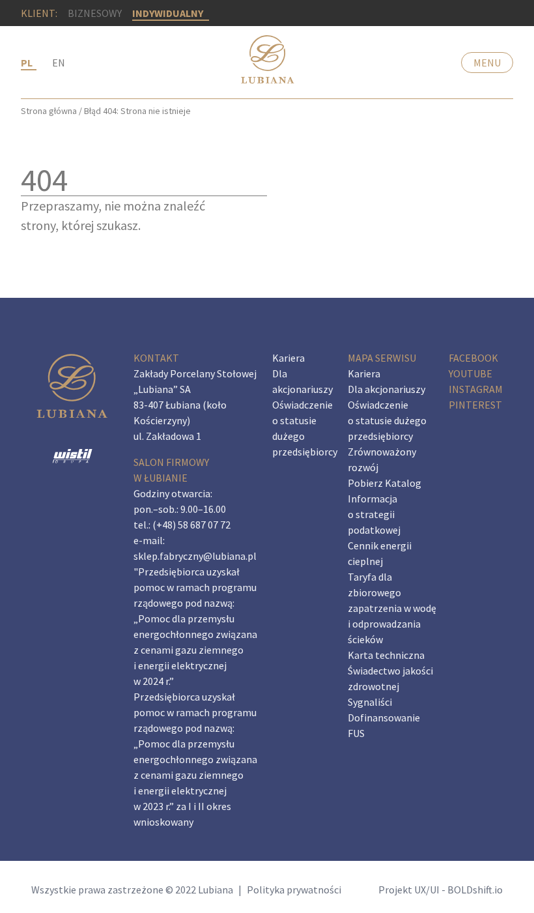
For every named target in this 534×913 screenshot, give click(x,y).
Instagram (476, 389)
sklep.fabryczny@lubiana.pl (195, 555)
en (58, 62)
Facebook (473, 357)
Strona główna (49, 111)
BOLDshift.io (475, 889)
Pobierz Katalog (384, 482)
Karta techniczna (386, 654)
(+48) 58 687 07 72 (191, 524)
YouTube (470, 373)
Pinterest (475, 404)
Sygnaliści (370, 701)
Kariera (288, 357)
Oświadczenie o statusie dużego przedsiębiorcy (387, 420)
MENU (487, 62)
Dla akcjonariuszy (386, 389)
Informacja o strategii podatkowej (374, 514)
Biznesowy (95, 13)
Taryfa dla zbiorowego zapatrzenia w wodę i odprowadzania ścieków (392, 608)
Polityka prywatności (294, 889)
